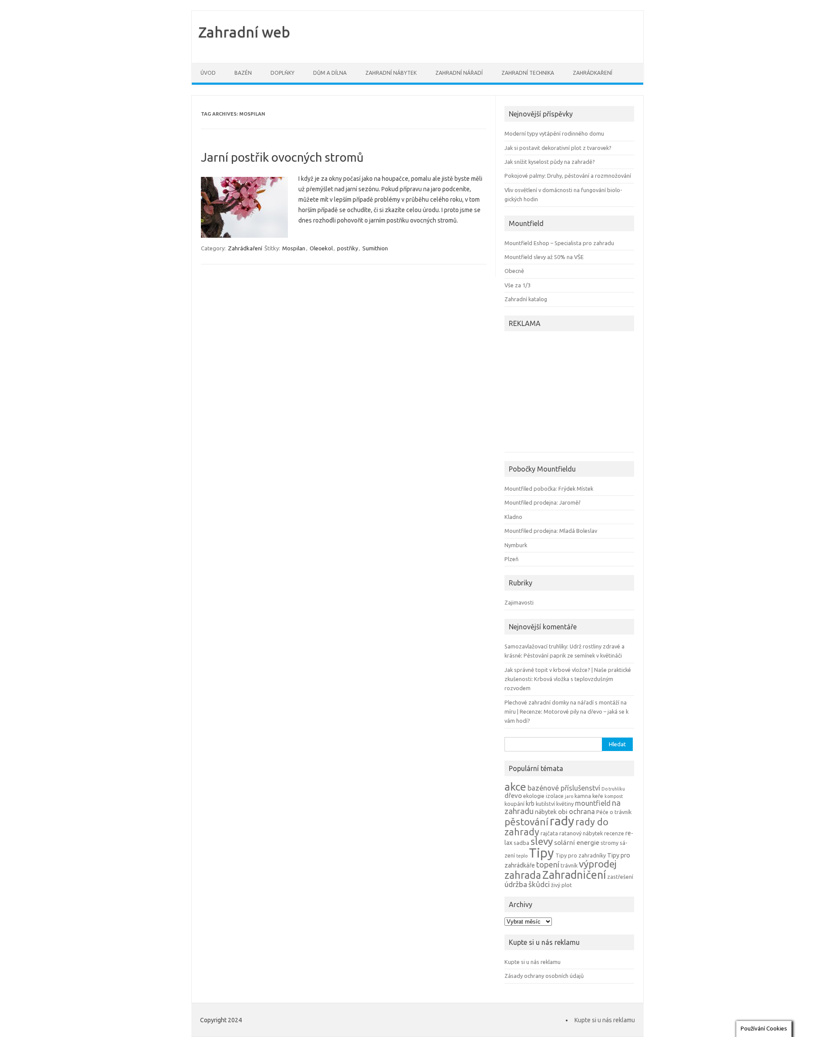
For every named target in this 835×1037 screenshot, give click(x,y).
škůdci (539, 884)
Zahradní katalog (525, 299)
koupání (514, 804)
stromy (609, 843)
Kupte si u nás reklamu (532, 962)
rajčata (549, 833)
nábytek (546, 811)
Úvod (208, 73)
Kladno (513, 517)
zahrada (522, 875)
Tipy (541, 853)
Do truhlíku (613, 788)
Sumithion (375, 248)
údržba (515, 884)
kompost (614, 796)
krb (530, 803)
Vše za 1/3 (517, 285)
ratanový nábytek (581, 833)
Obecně (514, 271)
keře (597, 796)
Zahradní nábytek (391, 73)
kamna (582, 796)
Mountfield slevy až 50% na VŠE (544, 257)
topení (547, 864)
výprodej (598, 863)
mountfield (593, 803)
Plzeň (511, 559)
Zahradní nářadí (459, 73)
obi (563, 811)
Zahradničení (574, 874)
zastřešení (620, 877)
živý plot (561, 885)
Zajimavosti (519, 602)
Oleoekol (321, 248)
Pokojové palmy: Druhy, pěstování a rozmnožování (567, 176)
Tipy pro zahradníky (580, 855)
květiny (565, 804)
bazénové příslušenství (564, 788)
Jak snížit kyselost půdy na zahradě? (549, 162)
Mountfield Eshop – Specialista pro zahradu (559, 243)
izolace (555, 796)
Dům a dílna (330, 73)
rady (562, 821)
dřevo (513, 795)
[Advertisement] (558, 393)
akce (515, 787)
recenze (614, 833)
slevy (542, 841)
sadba (521, 843)
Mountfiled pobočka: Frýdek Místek (548, 488)
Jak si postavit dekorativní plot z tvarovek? (557, 148)
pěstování (526, 821)
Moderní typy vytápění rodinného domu (554, 133)
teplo (522, 855)
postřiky (347, 248)
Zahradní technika (527, 73)
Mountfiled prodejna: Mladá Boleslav (550, 531)
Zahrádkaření (592, 73)
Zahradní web (244, 31)
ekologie (533, 796)
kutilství (545, 804)
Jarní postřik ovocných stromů (282, 157)
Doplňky (282, 73)
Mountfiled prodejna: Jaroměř (542, 502)
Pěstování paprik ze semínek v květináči (573, 655)
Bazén (243, 73)
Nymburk (515, 545)
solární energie (576, 842)
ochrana (582, 811)
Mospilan (293, 248)
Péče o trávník (613, 812)
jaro (569, 796)
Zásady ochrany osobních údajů (544, 976)
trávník (569, 865)
